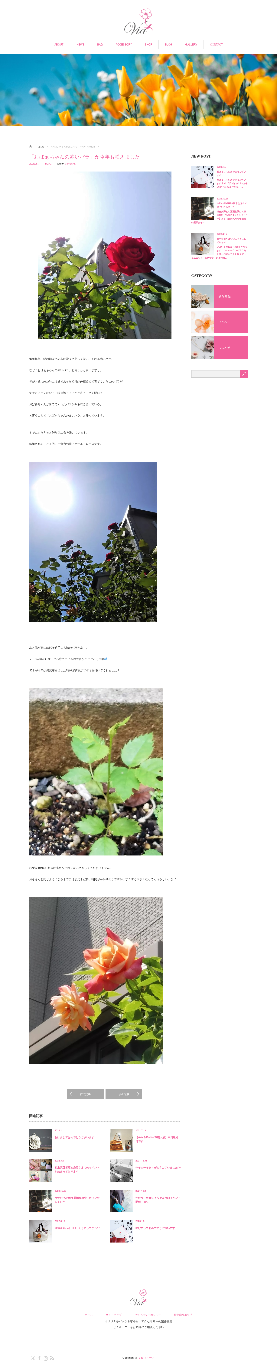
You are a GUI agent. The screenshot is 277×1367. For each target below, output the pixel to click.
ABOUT (59, 44)
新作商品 (225, 296)
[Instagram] (45, 1357)
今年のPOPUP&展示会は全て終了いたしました (77, 1199)
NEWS (80, 44)
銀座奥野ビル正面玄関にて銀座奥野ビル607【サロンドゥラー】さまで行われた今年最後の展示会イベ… (219, 217)
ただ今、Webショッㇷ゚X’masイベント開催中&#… (158, 1199)
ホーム (89, 1315)
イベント (225, 322)
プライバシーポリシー (148, 1315)
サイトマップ (114, 1315)
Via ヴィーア (147, 1357)
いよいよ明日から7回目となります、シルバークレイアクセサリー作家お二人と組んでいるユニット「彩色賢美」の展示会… (219, 252)
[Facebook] (38, 1357)
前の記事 (85, 1094)
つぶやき (225, 347)
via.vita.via (70, 163)
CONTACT (216, 44)
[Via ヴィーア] (138, 22)
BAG (100, 44)
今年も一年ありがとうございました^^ (158, 1167)
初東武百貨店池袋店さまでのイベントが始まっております (77, 1169)
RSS (51, 1357)
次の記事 (124, 1094)
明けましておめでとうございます (74, 1137)
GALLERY (191, 44)
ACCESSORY (124, 44)
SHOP (148, 44)
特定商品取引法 (183, 1315)
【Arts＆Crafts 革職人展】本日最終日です (156, 1139)
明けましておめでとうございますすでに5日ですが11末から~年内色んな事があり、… (232, 183)
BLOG (168, 44)
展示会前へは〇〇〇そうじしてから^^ (77, 1228)
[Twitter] (32, 1357)
